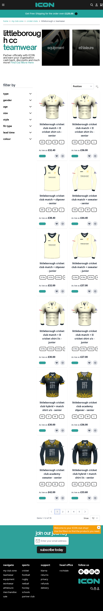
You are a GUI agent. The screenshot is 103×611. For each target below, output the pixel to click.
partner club (28, 596)
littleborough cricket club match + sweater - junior (85, 267)
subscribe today (51, 550)
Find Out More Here (22, 62)
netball (25, 583)
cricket (25, 570)
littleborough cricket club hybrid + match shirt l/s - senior (84, 473)
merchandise (9, 592)
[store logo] (44, 5)
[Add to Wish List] (56, 156)
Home (5, 21)
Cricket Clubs (32, 21)
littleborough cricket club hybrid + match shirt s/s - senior (52, 406)
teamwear (8, 574)
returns (44, 574)
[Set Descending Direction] (97, 86)
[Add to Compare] (62, 156)
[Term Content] (76, 13)
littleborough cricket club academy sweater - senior (52, 473)
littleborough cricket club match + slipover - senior (52, 199)
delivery (45, 587)
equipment (8, 579)
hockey (25, 587)
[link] (51, 511)
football (26, 574)
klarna (44, 570)
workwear (8, 583)
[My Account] (96, 4)
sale (5, 596)
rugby (25, 579)
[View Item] (42, 156)
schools (26, 592)
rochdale (64, 570)
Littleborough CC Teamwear (53, 21)
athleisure (8, 587)
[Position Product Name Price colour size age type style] (82, 86)
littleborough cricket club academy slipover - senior (84, 406)
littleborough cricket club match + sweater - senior (85, 199)
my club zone (10, 570)
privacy (44, 579)
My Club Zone (17, 21)
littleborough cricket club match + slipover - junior (52, 267)
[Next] (85, 511)
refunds (45, 583)
